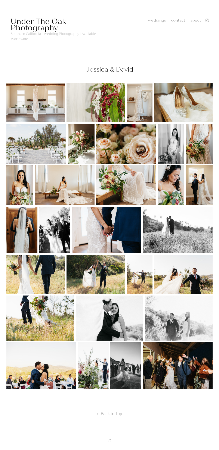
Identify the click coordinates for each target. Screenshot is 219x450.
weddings (157, 20)
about (195, 20)
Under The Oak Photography (39, 24)
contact (178, 20)
